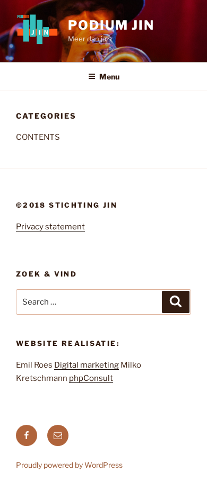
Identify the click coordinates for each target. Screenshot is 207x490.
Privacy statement (50, 226)
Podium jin (111, 25)
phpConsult (91, 378)
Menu (109, 76)
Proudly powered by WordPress (69, 464)
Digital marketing (86, 365)
